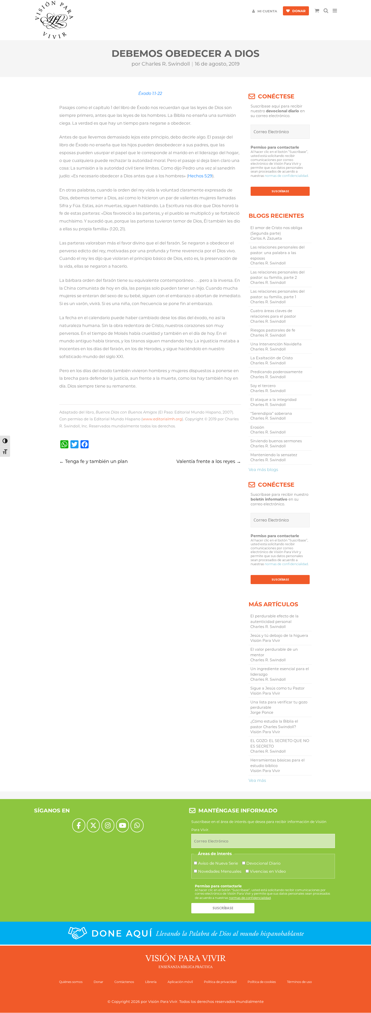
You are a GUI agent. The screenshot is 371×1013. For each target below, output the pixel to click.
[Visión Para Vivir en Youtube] (122, 825)
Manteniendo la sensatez (273, 455)
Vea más (257, 780)
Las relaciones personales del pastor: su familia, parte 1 (277, 294)
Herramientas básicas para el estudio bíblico (277, 763)
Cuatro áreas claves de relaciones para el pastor (273, 314)
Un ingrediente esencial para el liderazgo (279, 672)
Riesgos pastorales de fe (272, 330)
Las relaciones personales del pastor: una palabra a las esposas (277, 253)
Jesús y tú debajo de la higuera (279, 635)
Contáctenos (124, 982)
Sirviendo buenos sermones (276, 441)
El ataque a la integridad (273, 399)
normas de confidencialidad (286, 176)
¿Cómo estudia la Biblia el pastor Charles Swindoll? (274, 724)
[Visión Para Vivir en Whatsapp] (136, 825)
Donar (98, 982)
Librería (150, 982)
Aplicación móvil (180, 982)
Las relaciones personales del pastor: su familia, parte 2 (277, 275)
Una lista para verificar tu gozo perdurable (278, 705)
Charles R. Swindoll (166, 64)
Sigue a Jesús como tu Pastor (277, 688)
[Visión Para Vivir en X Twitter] (93, 825)
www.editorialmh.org (162, 419)
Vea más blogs (263, 469)
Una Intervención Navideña (276, 344)
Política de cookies (262, 982)
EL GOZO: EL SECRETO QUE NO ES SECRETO (279, 743)
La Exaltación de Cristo (271, 358)
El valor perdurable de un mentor (274, 652)
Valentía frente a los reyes (208, 461)
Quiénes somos (71, 982)
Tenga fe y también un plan (93, 461)
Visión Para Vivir (162, 1001)
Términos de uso (299, 982)
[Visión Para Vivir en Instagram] (107, 825)
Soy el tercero (263, 386)
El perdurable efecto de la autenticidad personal (274, 619)
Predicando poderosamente (276, 372)
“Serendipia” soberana (271, 413)
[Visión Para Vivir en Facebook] (78, 825)
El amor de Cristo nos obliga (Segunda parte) (276, 231)
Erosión (257, 427)
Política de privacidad (220, 982)
